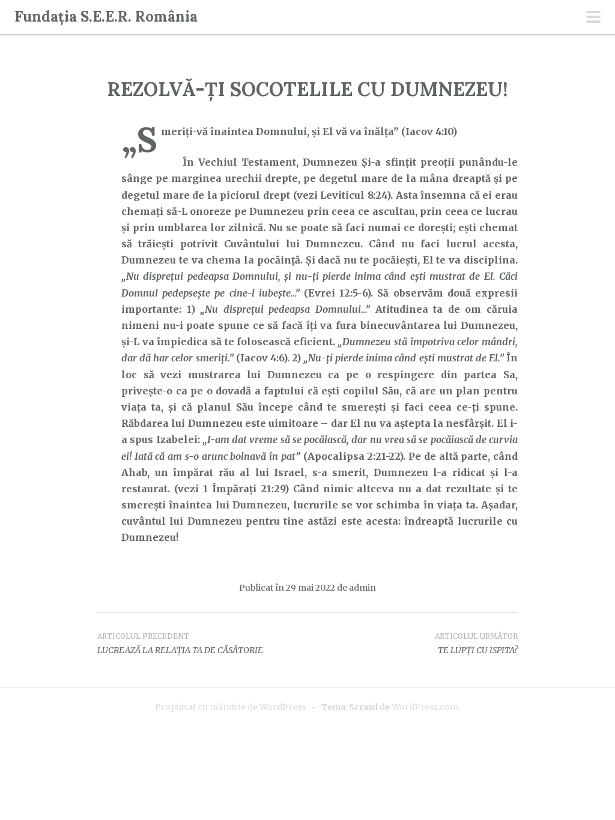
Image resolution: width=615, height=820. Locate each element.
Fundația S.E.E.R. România (106, 16)
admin (362, 587)
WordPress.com (425, 707)
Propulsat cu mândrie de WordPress (230, 707)
